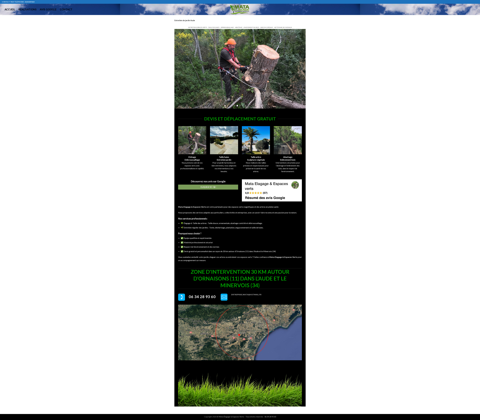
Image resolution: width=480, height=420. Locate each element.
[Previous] (180, 69)
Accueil (10, 9)
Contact (66, 9)
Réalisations (27, 9)
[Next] (300, 69)
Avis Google (48, 9)
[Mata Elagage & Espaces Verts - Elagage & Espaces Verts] (240, 9)
